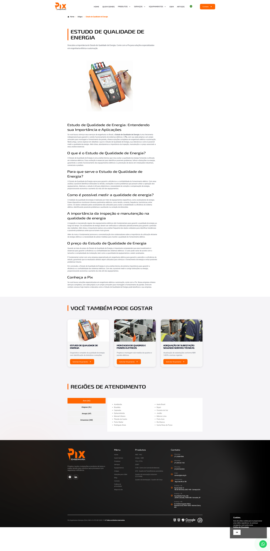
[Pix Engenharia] (60, 10)
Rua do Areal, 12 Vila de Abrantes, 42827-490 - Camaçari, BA (187, 488)
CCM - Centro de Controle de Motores (147, 468)
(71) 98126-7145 (179, 463)
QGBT (137, 464)
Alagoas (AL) (87, 407)
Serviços (138, 6)
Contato (206, 6)
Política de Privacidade (241, 527)
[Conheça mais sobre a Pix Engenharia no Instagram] (70, 477)
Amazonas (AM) (86, 420)
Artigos (181, 7)
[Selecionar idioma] (192, 6)
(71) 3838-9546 (179, 456)
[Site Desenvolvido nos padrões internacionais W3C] (179, 520)
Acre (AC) (86, 401)
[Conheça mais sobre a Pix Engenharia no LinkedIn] (75, 477)
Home (96, 7)
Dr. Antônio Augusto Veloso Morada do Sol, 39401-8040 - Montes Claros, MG (187, 505)
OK (237, 532)
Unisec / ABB (139, 458)
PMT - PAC (138, 454)
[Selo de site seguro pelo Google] (189, 520)
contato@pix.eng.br (180, 475)
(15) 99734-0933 (179, 469)
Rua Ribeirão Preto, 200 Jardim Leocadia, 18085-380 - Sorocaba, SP (187, 496)
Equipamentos (156, 6)
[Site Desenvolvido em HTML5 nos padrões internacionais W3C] (174, 520)
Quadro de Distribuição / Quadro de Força (148, 480)
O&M (172, 7)
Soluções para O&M (120, 474)
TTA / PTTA (138, 461)
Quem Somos (109, 7)
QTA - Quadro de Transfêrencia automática (149, 471)
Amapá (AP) (86, 414)
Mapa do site (118, 489)
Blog (115, 478)
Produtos (123, 6)
